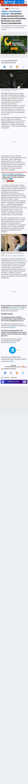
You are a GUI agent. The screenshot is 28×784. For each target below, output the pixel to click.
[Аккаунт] (26, 2)
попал (25, 158)
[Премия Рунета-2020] (14, 1)
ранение (9, 226)
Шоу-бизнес (6, 377)
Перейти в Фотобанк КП (18, 255)
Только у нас (10, 5)
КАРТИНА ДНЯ (14, 377)
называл (23, 269)
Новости (3, 5)
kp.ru (25, 367)
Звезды (3, 8)
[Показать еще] (23, 67)
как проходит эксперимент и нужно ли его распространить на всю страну (14, 176)
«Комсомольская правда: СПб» (14, 309)
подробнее (11, 327)
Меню (2, 2)
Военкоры (16, 5)
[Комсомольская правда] (8, 2)
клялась (21, 260)
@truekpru (10, 361)
